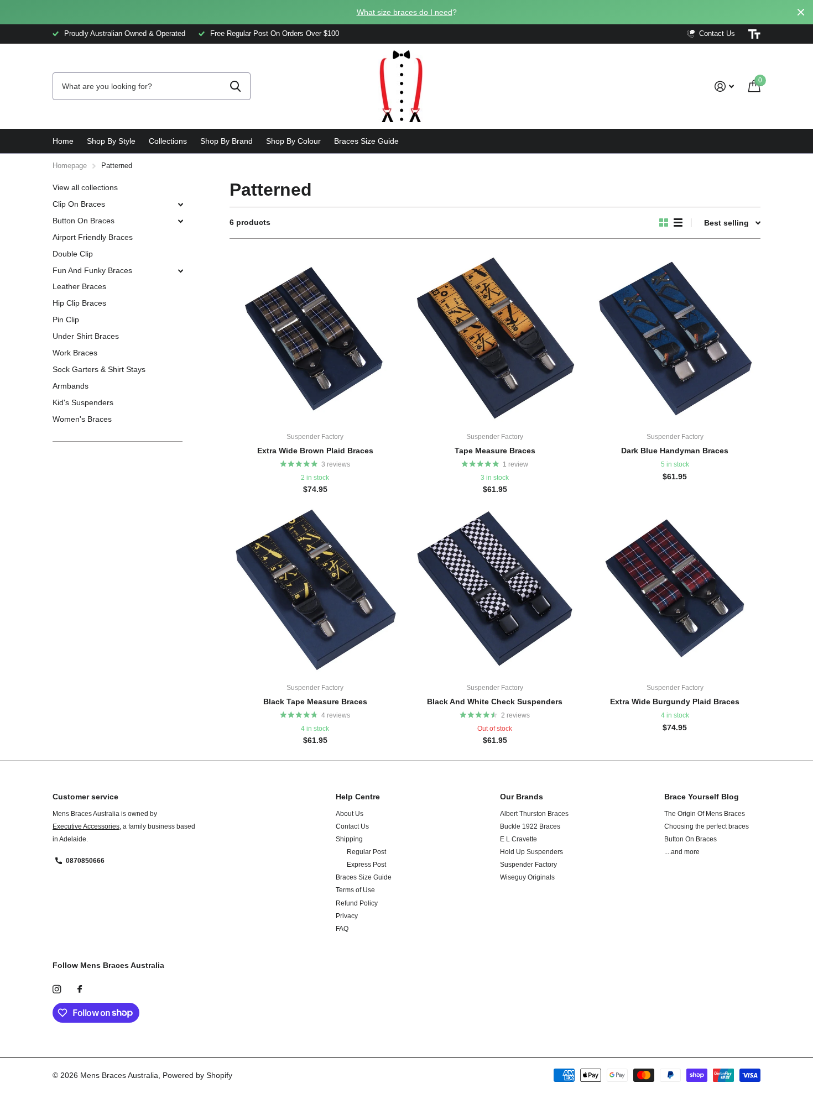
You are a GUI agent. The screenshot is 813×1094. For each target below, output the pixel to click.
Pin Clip (66, 319)
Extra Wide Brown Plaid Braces (315, 450)
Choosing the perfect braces (706, 826)
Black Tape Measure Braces (315, 701)
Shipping (349, 839)
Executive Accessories (86, 826)
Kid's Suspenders (83, 402)
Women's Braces (82, 419)
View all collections (85, 187)
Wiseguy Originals (527, 877)
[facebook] (79, 989)
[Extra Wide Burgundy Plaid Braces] (675, 589)
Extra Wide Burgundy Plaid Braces (674, 701)
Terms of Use (355, 890)
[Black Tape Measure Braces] (315, 589)
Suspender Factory (528, 864)
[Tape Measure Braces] (494, 338)
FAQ (342, 929)
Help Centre (358, 796)
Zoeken (235, 86)
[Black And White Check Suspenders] (494, 589)
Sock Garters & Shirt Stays (99, 369)
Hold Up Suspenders (531, 852)
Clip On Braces (79, 204)
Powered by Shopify (197, 1075)
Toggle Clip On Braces (180, 204)
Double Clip (73, 253)
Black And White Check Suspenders (494, 701)
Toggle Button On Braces (180, 221)
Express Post (366, 864)
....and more (682, 852)
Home (63, 141)
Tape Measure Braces (495, 450)
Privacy (347, 916)
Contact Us (352, 826)
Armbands (70, 385)
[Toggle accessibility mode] (754, 34)
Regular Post (366, 852)
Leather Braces (79, 286)
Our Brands (521, 796)
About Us (349, 814)
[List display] (678, 223)
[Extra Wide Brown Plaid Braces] (315, 338)
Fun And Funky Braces (92, 270)
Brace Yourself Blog (701, 796)
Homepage (70, 165)
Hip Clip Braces (79, 303)
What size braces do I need (404, 12)
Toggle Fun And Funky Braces (180, 271)
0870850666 (85, 861)
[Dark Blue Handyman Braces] (675, 338)
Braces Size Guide (366, 141)
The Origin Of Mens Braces (704, 814)
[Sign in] (724, 86)
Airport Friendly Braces (93, 237)
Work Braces (75, 352)
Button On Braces (83, 220)
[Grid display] (663, 223)
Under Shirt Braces (86, 336)
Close (801, 12)
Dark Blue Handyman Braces (674, 450)
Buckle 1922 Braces (530, 826)
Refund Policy (357, 903)
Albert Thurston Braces (534, 814)
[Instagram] (57, 989)
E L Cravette (518, 839)
